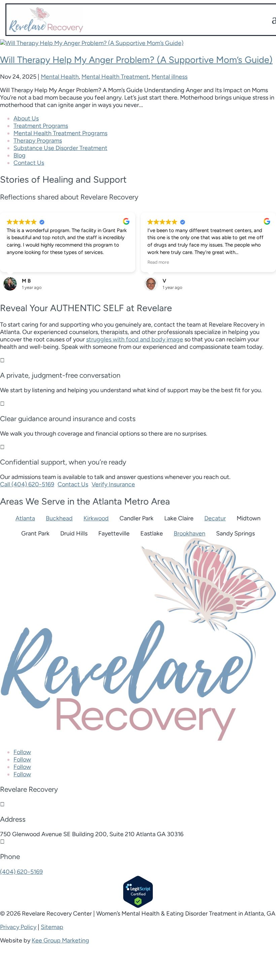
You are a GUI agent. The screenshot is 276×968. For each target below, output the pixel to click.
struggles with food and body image (134, 339)
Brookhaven (189, 533)
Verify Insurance (113, 484)
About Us (26, 118)
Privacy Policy (18, 927)
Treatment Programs (40, 125)
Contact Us (28, 162)
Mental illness (169, 76)
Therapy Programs (37, 140)
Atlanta (25, 518)
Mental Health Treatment (115, 76)
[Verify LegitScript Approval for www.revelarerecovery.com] (138, 906)
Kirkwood (96, 518)
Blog (19, 155)
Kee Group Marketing (60, 940)
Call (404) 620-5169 (27, 484)
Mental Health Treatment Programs (60, 133)
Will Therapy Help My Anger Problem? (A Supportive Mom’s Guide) (136, 59)
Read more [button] (158, 262)
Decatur (215, 518)
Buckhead (59, 518)
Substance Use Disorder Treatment (60, 148)
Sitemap (52, 927)
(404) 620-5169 (21, 872)
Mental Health (60, 76)
